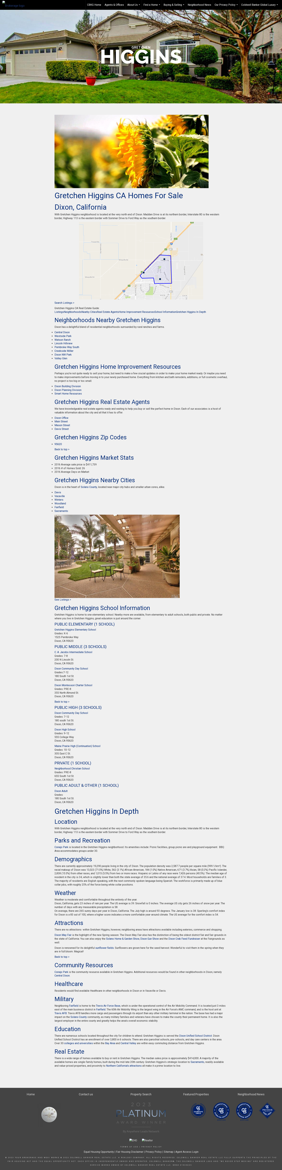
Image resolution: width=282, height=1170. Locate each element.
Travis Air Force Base (108, 1005)
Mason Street (62, 425)
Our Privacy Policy (227, 6)
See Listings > (63, 599)
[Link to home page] (15, 5)
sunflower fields (104, 947)
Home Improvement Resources (137, 311)
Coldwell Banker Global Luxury (260, 6)
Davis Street (62, 429)
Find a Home (152, 6)
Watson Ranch (63, 339)
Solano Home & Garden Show (122, 938)
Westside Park (63, 336)
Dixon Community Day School (71, 668)
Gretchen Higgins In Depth (191, 311)
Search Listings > (64, 302)
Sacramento (61, 511)
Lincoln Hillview (63, 343)
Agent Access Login (186, 1151)
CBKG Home (94, 4)
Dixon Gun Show (149, 938)
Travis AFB (61, 1013)
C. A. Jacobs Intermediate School (73, 652)
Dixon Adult (61, 791)
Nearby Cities (89, 311)
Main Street (61, 421)
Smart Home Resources (68, 393)
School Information (165, 311)
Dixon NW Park (63, 354)
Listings (59, 311)
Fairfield (59, 507)
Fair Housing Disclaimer (129, 1151)
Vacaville (60, 496)
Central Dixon (62, 332)
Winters (59, 499)
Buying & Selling (174, 6)
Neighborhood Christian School (72, 768)
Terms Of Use (129, 1147)
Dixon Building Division (68, 386)
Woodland (60, 503)
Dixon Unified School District (195, 1035)
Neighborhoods (72, 311)
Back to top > (62, 449)
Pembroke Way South (67, 347)
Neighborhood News (199, 4)
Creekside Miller (64, 350)
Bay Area (109, 1043)
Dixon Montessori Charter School (73, 685)
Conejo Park (61, 847)
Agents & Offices (114, 4)
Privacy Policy (151, 1147)
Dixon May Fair (63, 935)
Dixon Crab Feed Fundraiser (184, 938)
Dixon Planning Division (68, 390)
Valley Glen (61, 358)
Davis (58, 492)
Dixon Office (61, 417)
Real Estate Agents (108, 311)
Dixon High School (65, 729)
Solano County (89, 487)
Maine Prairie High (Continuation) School (77, 746)
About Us (134, 6)
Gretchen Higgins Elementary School (75, 629)
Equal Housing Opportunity (99, 1151)
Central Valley (128, 1043)
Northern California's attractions (124, 1065)
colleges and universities (78, 1043)
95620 (58, 444)
